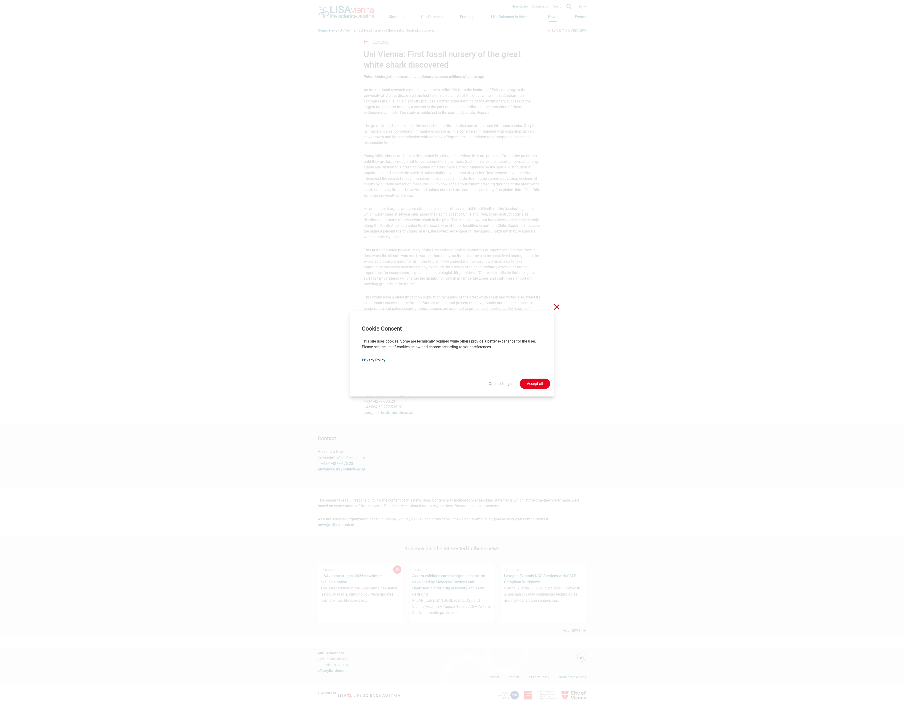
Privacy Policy (373, 360)
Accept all (535, 383)
